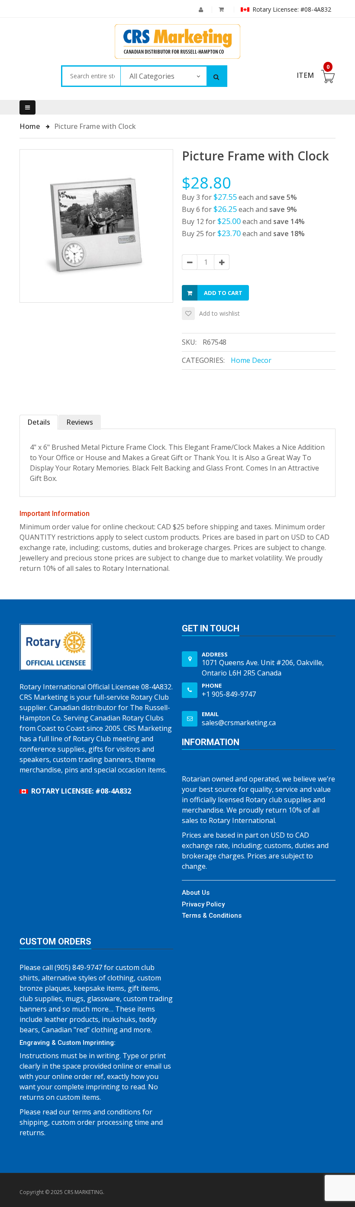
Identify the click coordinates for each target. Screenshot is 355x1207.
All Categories (151, 76)
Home (30, 126)
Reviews (79, 422)
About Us (196, 892)
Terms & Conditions (212, 915)
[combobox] (91, 76)
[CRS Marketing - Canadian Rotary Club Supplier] (177, 41)
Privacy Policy (203, 904)
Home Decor (251, 360)
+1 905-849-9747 (229, 694)
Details (38, 422)
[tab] (39, 422)
